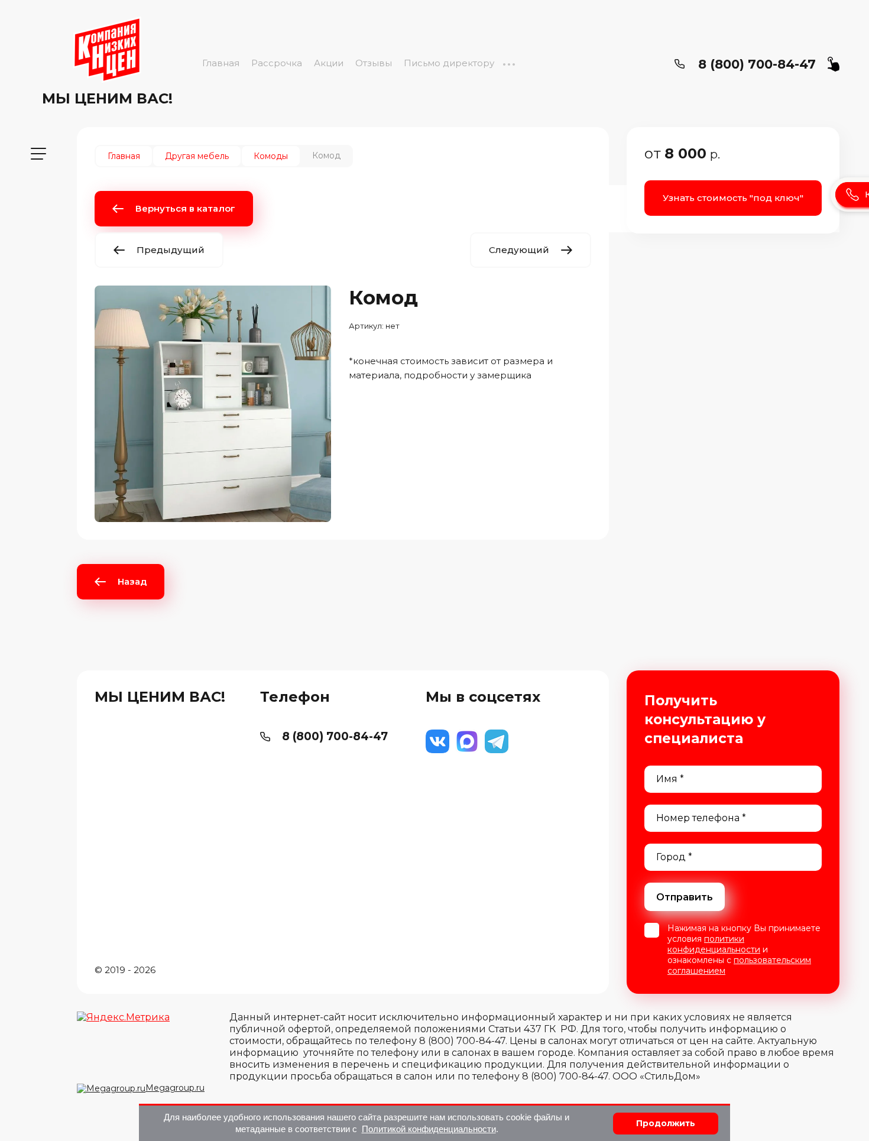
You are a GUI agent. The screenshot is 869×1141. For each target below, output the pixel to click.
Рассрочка (276, 63)
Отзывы (373, 63)
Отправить (684, 897)
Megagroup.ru (175, 1087)
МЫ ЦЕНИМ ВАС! (107, 98)
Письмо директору (449, 63)
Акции (328, 63)
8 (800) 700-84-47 (757, 64)
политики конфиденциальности (713, 944)
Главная (220, 63)
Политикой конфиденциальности (429, 1129)
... (508, 63)
